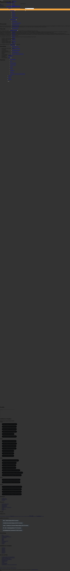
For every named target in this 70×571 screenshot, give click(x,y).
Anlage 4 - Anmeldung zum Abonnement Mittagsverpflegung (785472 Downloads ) (15, 525)
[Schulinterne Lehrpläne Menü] (17, 30)
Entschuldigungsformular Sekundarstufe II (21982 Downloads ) (12, 530)
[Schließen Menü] (8, 81)
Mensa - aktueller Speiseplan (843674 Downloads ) (10, 520)
